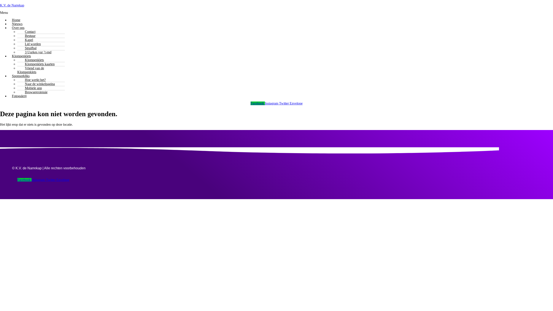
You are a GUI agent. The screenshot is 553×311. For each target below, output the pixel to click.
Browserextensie (36, 92)
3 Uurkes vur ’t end (38, 52)
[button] (276, 13)
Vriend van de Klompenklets (30, 70)
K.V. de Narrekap (12, 5)
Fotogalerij (19, 96)
